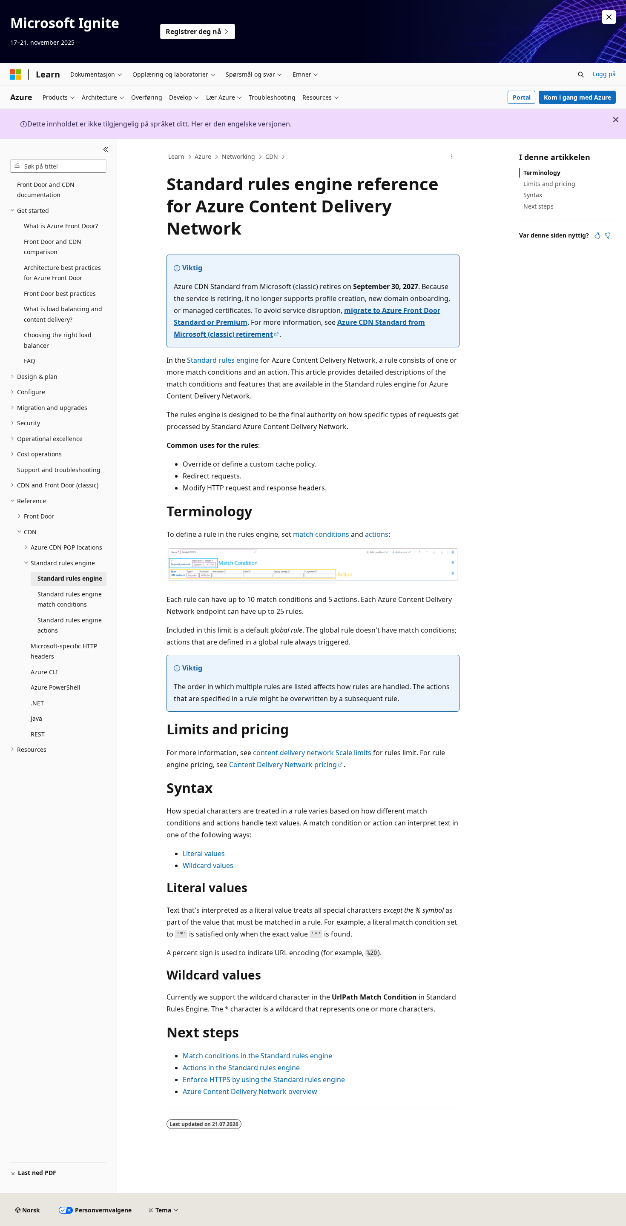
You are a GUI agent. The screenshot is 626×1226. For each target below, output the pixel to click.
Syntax (532, 195)
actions (376, 534)
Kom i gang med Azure (577, 97)
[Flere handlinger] (452, 157)
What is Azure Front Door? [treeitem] (61, 226)
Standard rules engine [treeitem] (69, 578)
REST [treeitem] (38, 734)
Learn (176, 156)
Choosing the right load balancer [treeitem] (58, 340)
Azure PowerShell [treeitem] (55, 687)
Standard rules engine (222, 360)
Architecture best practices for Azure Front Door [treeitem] (62, 273)
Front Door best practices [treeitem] (60, 293)
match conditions (321, 534)
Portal (522, 97)
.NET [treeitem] (37, 703)
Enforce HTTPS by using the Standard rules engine (264, 1079)
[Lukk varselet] (609, 17)
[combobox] (58, 166)
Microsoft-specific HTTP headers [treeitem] (64, 651)
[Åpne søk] (580, 74)
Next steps (538, 206)
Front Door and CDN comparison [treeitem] (52, 247)
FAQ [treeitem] (29, 361)
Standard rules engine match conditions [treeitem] (69, 599)
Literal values (204, 853)
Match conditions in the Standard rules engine (257, 1055)
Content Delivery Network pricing (283, 764)
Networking (238, 156)
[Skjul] (105, 149)
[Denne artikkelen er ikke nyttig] (608, 235)
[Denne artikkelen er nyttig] (597, 235)
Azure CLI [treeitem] (44, 672)
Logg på (604, 74)
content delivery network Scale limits (312, 752)
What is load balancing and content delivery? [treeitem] (63, 314)
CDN (271, 156)
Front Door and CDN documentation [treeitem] (46, 189)
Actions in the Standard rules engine (241, 1067)
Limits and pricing (549, 184)
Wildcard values (208, 865)
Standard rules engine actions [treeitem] (69, 625)
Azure (203, 156)
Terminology (541, 173)
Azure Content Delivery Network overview (250, 1091)
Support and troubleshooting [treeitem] (59, 470)
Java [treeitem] (36, 718)
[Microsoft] (15, 74)
